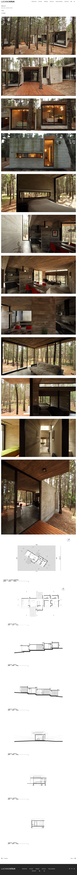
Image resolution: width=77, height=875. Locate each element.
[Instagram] (69, 868)
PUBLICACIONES (51, 868)
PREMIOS (37, 868)
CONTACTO (34, 870)
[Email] (74, 868)
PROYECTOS (24, 868)
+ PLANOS (3, 13)
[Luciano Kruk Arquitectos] (8, 1)
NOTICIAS (44, 868)
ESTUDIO (31, 868)
